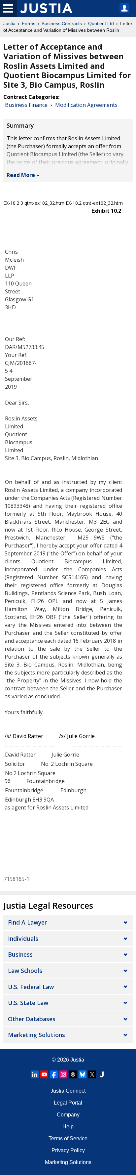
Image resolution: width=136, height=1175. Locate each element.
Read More (21, 175)
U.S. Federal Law (31, 987)
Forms (28, 23)
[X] (92, 1074)
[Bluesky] (82, 1074)
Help (68, 1126)
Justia (9, 23)
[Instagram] (63, 1074)
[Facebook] (54, 1074)
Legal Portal (68, 1103)
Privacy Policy (68, 1150)
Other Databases (31, 1019)
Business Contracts (62, 23)
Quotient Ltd (101, 23)
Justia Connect (68, 1091)
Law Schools (25, 971)
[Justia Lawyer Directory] (102, 1074)
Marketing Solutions (36, 1035)
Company (68, 1114)
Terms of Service (68, 1138)
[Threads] (73, 1074)
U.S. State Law (28, 1003)
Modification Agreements (86, 105)
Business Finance (26, 105)
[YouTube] (44, 1074)
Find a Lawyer (27, 922)
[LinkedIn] (35, 1074)
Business (20, 954)
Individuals (23, 938)
